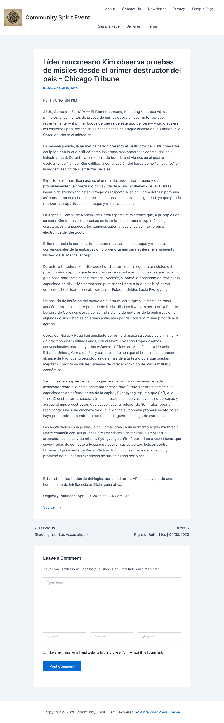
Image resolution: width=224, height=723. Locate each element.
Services (134, 26)
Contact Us (131, 9)
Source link (52, 507)
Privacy (179, 9)
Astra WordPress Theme (160, 712)
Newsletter (157, 9)
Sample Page (203, 9)
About (110, 9)
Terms (153, 26)
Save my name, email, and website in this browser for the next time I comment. (106, 652)
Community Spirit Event (57, 17)
